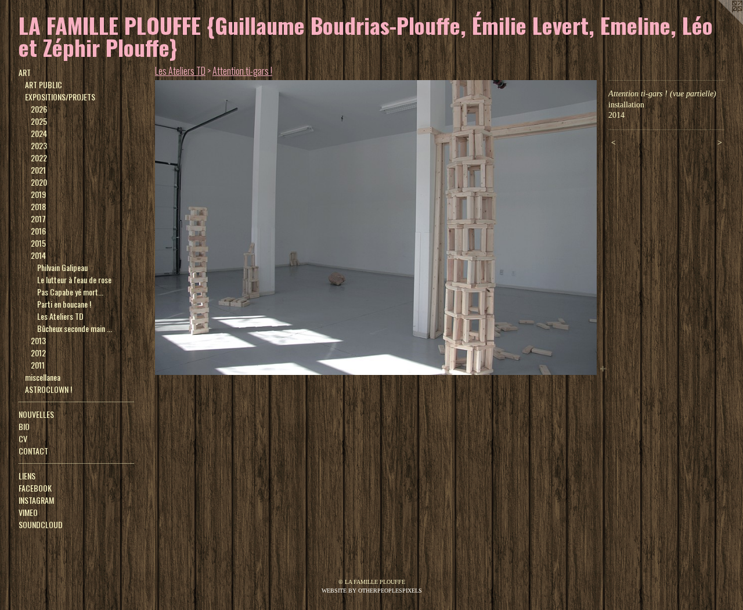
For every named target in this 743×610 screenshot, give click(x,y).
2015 (38, 243)
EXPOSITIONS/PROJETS (60, 97)
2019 (38, 194)
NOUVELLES (36, 414)
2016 (38, 231)
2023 (39, 145)
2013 (38, 340)
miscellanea (42, 377)
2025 (39, 121)
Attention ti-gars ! (242, 71)
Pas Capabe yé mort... (70, 292)
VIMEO (28, 512)
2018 (38, 206)
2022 (39, 157)
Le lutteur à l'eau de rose (74, 279)
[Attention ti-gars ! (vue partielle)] (376, 227)
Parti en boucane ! (64, 304)
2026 (39, 109)
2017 (38, 218)
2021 (38, 170)
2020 (39, 182)
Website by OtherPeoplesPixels (372, 590)
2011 (38, 365)
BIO (24, 426)
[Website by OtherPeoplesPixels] (720, 23)
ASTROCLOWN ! (48, 389)
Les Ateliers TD (60, 316)
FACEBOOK (35, 488)
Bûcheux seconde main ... (74, 328)
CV (23, 438)
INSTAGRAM (36, 500)
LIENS (27, 476)
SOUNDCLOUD (41, 524)
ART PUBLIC (43, 84)
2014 (38, 255)
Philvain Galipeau (62, 267)
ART (25, 72)
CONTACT (33, 451)
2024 (39, 133)
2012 (38, 352)
